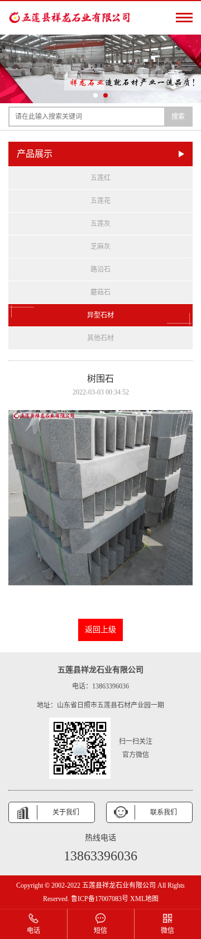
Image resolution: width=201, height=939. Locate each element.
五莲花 (100, 201)
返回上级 (100, 629)
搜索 (178, 117)
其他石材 (100, 338)
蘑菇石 (100, 292)
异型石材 (100, 315)
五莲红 (100, 178)
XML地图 (144, 899)
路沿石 (100, 269)
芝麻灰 (100, 247)
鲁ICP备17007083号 (99, 899)
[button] (95, 95)
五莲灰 (100, 224)
